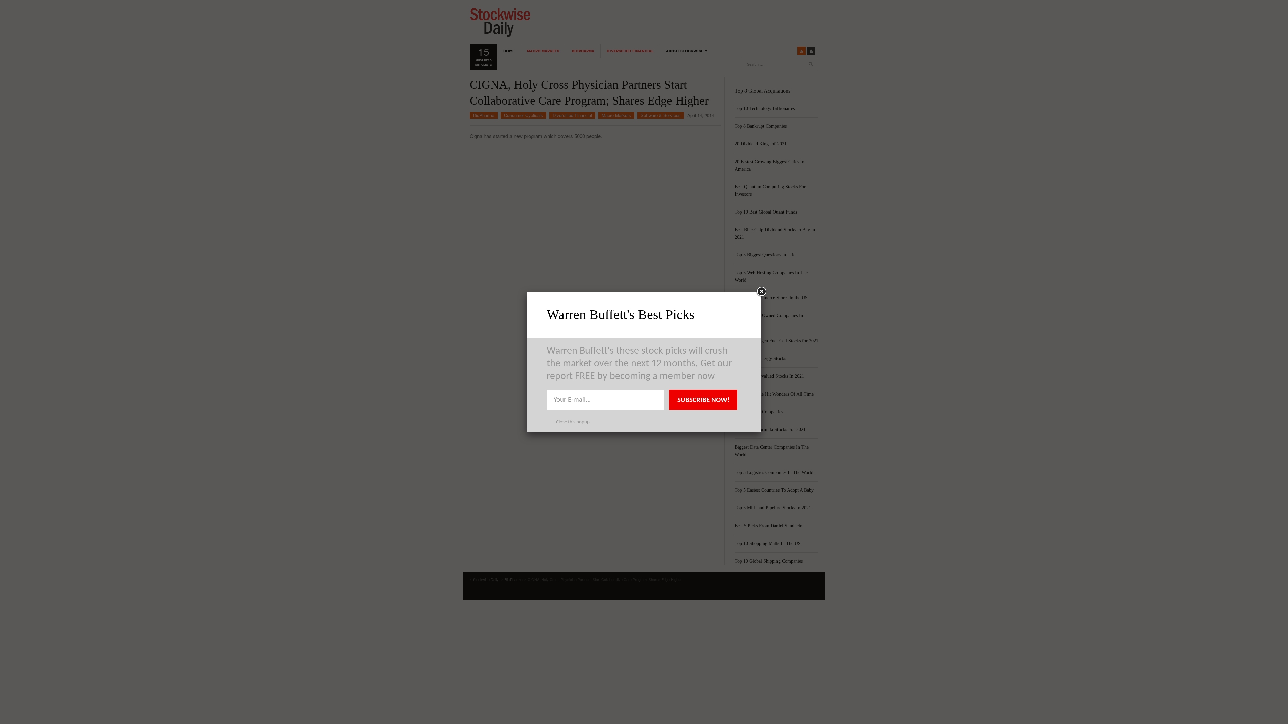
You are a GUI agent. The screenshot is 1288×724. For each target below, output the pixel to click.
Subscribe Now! (703, 400)
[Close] (761, 292)
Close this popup (573, 422)
